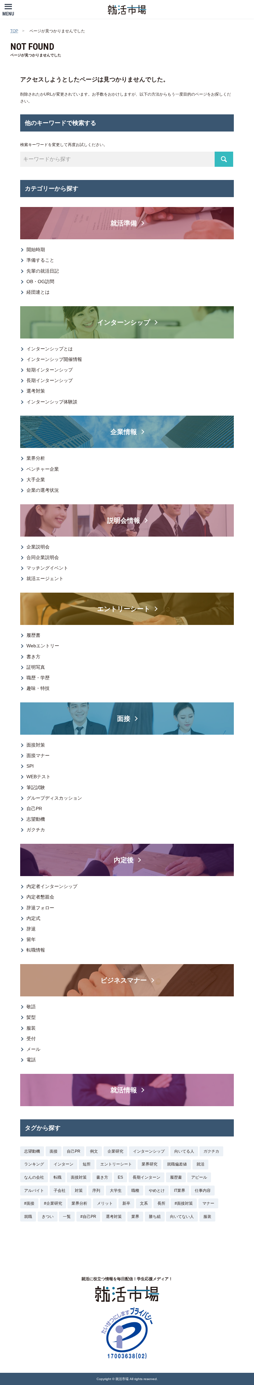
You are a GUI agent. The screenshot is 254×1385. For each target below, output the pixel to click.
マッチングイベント (47, 568)
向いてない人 (182, 1216)
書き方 (33, 656)
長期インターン (146, 1177)
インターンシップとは (49, 348)
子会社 (59, 1190)
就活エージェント (45, 578)
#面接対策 (184, 1203)
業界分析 (35, 458)
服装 (31, 1028)
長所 (161, 1203)
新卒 (126, 1203)
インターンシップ (149, 1151)
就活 (200, 1164)
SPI (30, 766)
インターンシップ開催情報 (54, 359)
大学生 (116, 1190)
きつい (48, 1216)
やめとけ (157, 1190)
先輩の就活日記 (42, 271)
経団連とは (38, 292)
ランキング (34, 1164)
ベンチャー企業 (42, 469)
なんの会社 (34, 1177)
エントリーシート (116, 1164)
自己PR (34, 808)
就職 (28, 1216)
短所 (87, 1164)
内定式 (33, 918)
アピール (199, 1177)
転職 (58, 1177)
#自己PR (88, 1216)
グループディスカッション (54, 798)
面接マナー (38, 755)
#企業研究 (53, 1203)
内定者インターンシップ (51, 886)
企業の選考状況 (42, 490)
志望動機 (35, 819)
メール (33, 1049)
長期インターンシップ (49, 380)
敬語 (31, 1006)
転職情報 (35, 950)
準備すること (40, 260)
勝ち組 (155, 1216)
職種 (135, 1190)
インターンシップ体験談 (51, 401)
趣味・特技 (38, 688)
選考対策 (35, 391)
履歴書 (33, 635)
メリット (105, 1203)
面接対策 (35, 745)
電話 (31, 1059)
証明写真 (35, 667)
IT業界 (179, 1190)
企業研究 (115, 1151)
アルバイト (34, 1190)
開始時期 (35, 249)
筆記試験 (35, 787)
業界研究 (149, 1164)
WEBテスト (38, 776)
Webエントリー (42, 645)
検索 (224, 159)
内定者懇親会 (40, 896)
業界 (135, 1216)
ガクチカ (35, 829)
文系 (144, 1203)
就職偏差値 (177, 1164)
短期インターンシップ (49, 369)
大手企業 (35, 479)
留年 (31, 939)
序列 (96, 1190)
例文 (94, 1151)
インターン (63, 1164)
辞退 (31, 928)
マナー (208, 1203)
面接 (54, 1151)
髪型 (31, 1017)
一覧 (67, 1216)
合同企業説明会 (42, 557)
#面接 (29, 1203)
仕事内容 (203, 1190)
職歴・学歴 (38, 677)
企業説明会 (38, 546)
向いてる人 (184, 1151)
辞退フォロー (40, 907)
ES (120, 1177)
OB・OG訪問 (40, 281)
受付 (31, 1038)
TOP (14, 31)
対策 (79, 1190)
